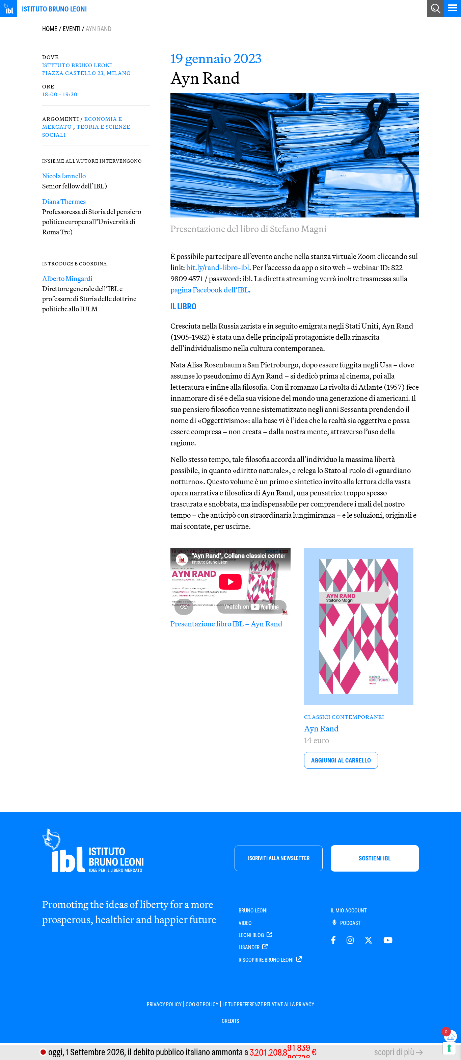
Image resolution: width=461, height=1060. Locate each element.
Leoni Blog (252, 935)
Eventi (71, 28)
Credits (230, 1021)
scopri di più (394, 1052)
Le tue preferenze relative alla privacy (268, 1004)
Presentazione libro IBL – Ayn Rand (226, 623)
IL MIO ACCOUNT (349, 910)
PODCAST (349, 923)
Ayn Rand (321, 728)
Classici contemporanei (344, 717)
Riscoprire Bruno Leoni (267, 960)
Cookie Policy (202, 1004)
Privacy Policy (164, 1004)
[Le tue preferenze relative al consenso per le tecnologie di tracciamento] (449, 1048)
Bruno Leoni (253, 910)
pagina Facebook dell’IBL (209, 289)
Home (49, 28)
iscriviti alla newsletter (278, 858)
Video (245, 923)
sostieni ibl (375, 858)
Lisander (250, 947)
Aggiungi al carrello (341, 760)
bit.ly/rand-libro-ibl (217, 267)
